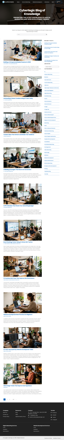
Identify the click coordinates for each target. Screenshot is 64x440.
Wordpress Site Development (50, 165)
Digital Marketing (48, 93)
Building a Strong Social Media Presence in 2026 (17, 62)
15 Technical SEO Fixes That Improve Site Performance (19, 278)
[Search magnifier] (46, 34)
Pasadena (5, 429)
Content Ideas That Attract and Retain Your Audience (19, 134)
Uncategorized (47, 147)
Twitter (54, 417)
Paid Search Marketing (9, 171)
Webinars (46, 155)
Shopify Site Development (49, 139)
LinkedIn (54, 415)
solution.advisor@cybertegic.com (37, 417)
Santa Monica (6, 431)
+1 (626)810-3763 (34, 415)
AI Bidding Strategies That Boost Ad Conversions (17, 169)
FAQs (17, 414)
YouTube (46, 173)
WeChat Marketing (48, 163)
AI (44, 71)
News (45, 125)
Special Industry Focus (21, 416)
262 (13, 399)
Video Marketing (47, 149)
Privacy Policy (6, 416)
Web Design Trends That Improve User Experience (18, 386)
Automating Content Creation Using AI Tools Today (18, 98)
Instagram (54, 419)
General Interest (47, 103)
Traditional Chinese (48, 438)
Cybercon (46, 85)
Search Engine (7, 243)
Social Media (6, 63)
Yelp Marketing (47, 171)
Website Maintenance (48, 160)
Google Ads (46, 109)
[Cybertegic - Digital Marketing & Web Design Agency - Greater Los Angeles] (8, 2)
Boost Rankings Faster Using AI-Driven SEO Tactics (18, 242)
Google (45, 106)
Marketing (46, 122)
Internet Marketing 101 (49, 114)
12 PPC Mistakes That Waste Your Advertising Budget (19, 206)
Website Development (7, 316)
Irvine (4, 427)
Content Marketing (7, 136)
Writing (46, 168)
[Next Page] (16, 399)
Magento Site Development (50, 120)
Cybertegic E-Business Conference (51, 87)
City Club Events (47, 79)
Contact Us (58, 2)
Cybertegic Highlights (48, 90)
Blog (17, 412)
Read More (6, 73)
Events (45, 98)
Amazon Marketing (48, 74)
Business (46, 77)
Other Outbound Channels (49, 128)
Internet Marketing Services (50, 117)
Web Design (6, 387)
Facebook (54, 412)
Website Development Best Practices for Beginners (18, 314)
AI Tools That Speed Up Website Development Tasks (18, 349)
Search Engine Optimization (15, 243)
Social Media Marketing (13, 63)
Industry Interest (47, 112)
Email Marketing (47, 95)
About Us (5, 412)
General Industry (47, 101)
